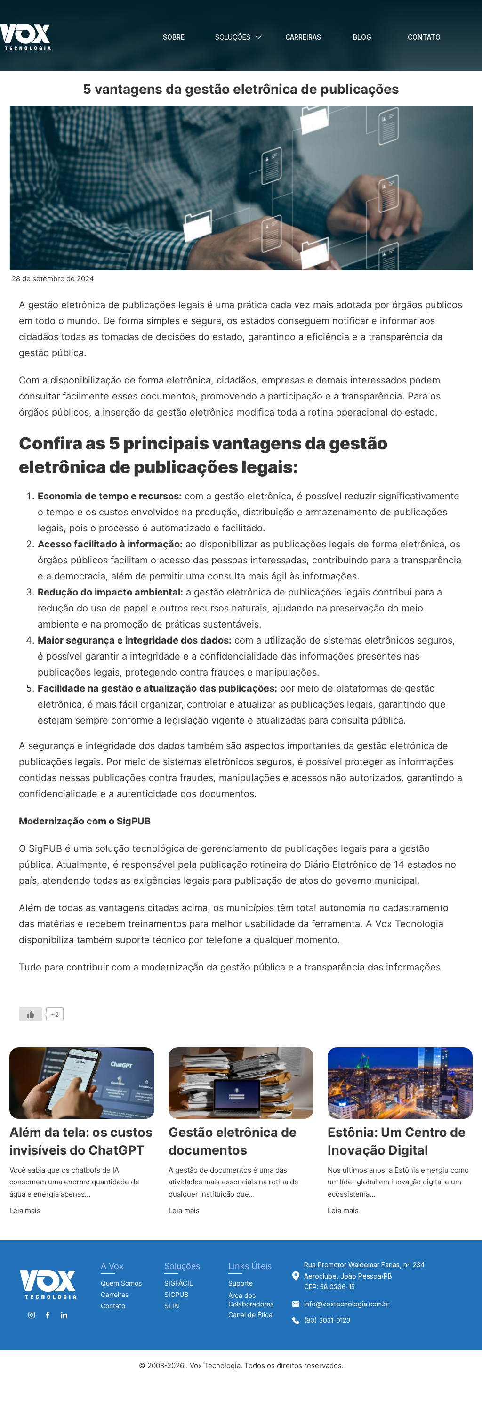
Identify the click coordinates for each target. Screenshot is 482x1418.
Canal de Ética (250, 1315)
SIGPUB (176, 1294)
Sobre (174, 37)
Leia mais (24, 1210)
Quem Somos (121, 1283)
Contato (424, 37)
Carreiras (303, 37)
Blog (362, 37)
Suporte (240, 1283)
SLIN (171, 1306)
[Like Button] (30, 1014)
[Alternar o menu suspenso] (258, 37)
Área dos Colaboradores (250, 1299)
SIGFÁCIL (178, 1283)
